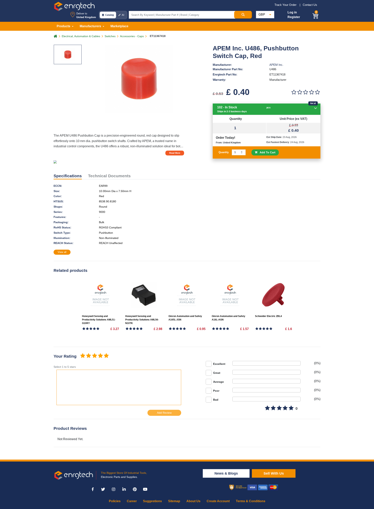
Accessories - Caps (132, 36)
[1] (294, 92)
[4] (311, 92)
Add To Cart (266, 152)
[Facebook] (92, 489)
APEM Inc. (276, 64)
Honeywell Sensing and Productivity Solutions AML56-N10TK (142, 320)
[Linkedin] (124, 489)
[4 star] (100, 356)
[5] (317, 92)
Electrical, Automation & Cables (81, 36)
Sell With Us (274, 473)
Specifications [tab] (68, 176)
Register (294, 17)
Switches (110, 36)
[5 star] (106, 356)
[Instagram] (113, 489)
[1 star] (83, 356)
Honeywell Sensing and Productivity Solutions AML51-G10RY (99, 320)
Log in (292, 12)
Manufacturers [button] (91, 26)
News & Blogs (226, 473)
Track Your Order (285, 4)
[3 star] (94, 356)
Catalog (109, 15)
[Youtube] (145, 489)
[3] (306, 92)
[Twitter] (103, 489)
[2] (300, 92)
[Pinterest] (134, 489)
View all (62, 252)
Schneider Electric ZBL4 (268, 316)
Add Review (164, 412)
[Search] (243, 15)
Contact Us (310, 4)
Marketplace (119, 26)
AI (123, 15)
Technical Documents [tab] (109, 176)
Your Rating (65, 356)
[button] (315, 15)
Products (64, 26)
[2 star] (88, 356)
